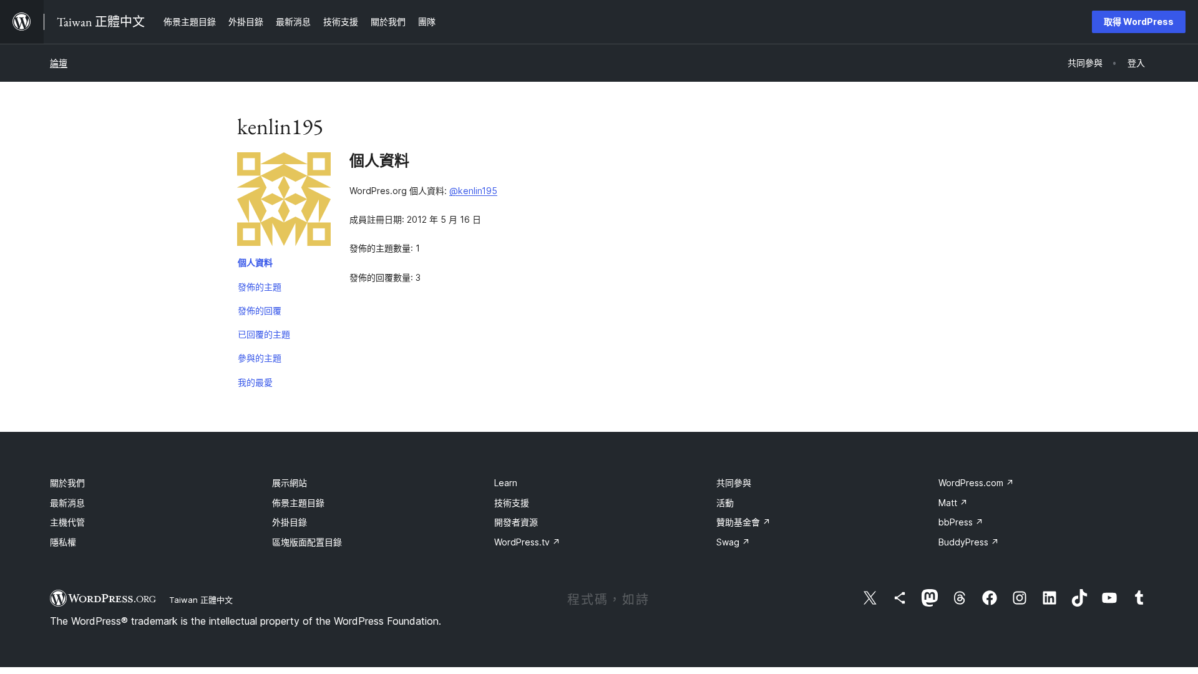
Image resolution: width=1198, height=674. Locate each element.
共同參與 (733, 482)
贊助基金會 (743, 522)
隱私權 (63, 542)
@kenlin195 (473, 190)
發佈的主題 (259, 286)
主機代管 (67, 522)
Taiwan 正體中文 (201, 600)
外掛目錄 (289, 522)
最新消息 (67, 502)
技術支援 (511, 502)
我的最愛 (255, 382)
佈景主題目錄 (298, 502)
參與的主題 (259, 358)
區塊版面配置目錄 (307, 542)
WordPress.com (976, 482)
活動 (725, 502)
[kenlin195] (284, 201)
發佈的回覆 (259, 310)
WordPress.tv (527, 542)
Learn (505, 482)
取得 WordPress (1139, 21)
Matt (953, 502)
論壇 (58, 62)
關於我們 (67, 482)
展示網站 (289, 482)
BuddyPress (968, 542)
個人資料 (255, 262)
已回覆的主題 (264, 334)
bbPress (960, 522)
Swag (733, 542)
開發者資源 (516, 522)
